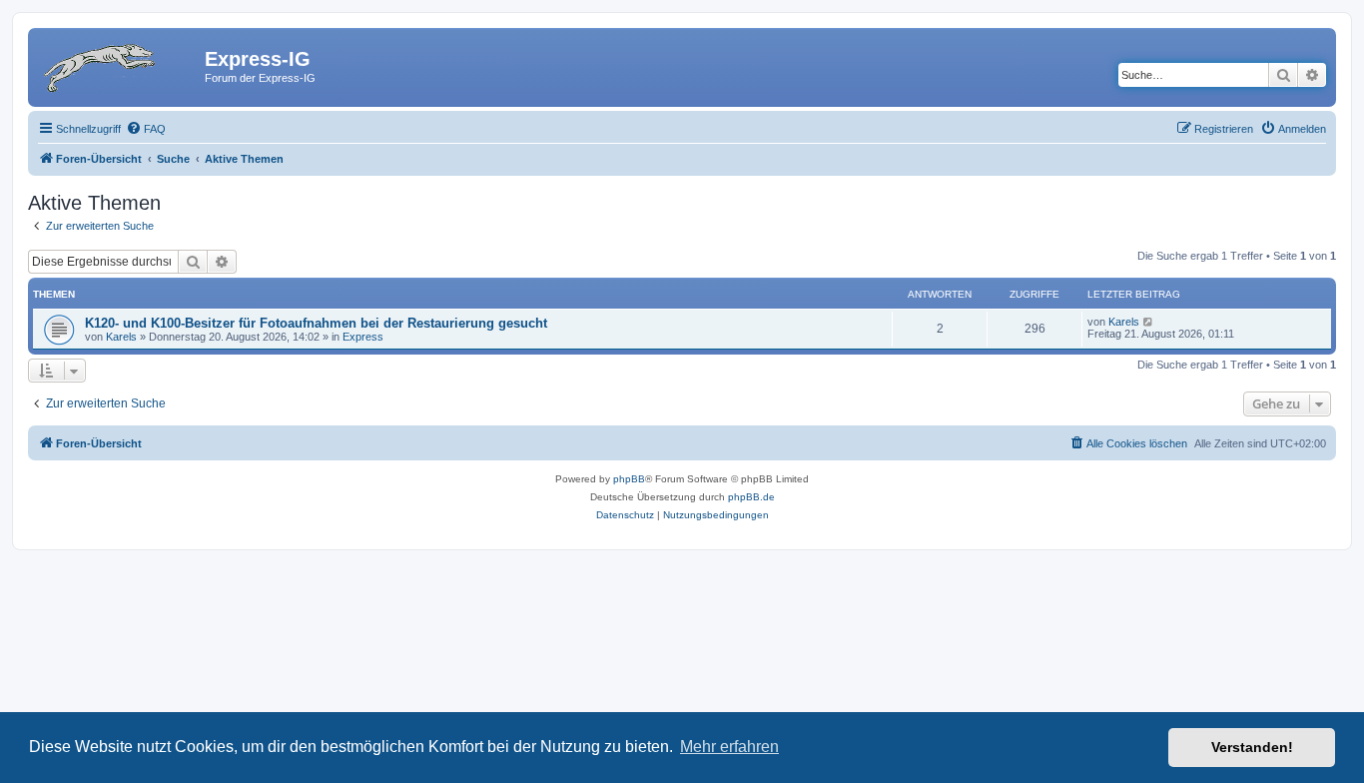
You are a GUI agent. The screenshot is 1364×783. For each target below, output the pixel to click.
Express (362, 337)
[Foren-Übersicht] (119, 65)
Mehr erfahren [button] (729, 746)
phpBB (629, 478)
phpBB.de (751, 496)
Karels (121, 337)
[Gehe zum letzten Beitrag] (1148, 322)
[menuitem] (146, 129)
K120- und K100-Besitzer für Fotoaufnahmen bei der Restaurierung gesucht (316, 323)
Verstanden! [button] (1252, 747)
